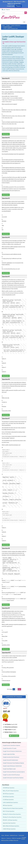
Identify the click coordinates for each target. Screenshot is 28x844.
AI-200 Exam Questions (8, 799)
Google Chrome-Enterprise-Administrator (12, 751)
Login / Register (6, 9)
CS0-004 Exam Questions (8, 787)
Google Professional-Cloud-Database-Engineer (13, 763)
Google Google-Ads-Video (9, 754)
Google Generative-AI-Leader (9, 748)
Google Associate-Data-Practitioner (11, 757)
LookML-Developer (7, 27)
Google (8, 25)
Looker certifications (15, 25)
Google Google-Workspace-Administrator (12, 766)
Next (19, 689)
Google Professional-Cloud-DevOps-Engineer (13, 777)
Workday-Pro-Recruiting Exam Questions (12, 817)
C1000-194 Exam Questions (9, 828)
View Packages (14, 735)
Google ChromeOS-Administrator (10, 760)
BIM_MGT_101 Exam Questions (10, 820)
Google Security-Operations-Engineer (11, 745)
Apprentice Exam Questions (9, 823)
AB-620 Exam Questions (8, 796)
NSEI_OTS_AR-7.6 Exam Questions (11, 790)
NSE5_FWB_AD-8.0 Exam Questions (11, 826)
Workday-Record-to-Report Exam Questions (13, 808)
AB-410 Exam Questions (8, 793)
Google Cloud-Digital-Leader (9, 768)
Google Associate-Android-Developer (11, 774)
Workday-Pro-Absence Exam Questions (12, 814)
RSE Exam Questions (7, 805)
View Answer (6, 134)
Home (3, 25)
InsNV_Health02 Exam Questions (10, 802)
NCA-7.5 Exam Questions (8, 811)
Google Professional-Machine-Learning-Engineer (14, 771)
